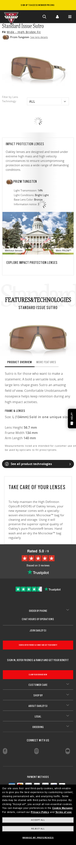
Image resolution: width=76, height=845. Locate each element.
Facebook (5, 751)
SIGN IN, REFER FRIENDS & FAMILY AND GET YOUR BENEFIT (38, 645)
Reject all (38, 829)
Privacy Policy (40, 812)
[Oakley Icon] (12, 16)
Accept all (38, 820)
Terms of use (63, 812)
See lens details (39, 37)
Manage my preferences (38, 837)
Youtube (67, 751)
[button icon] (44, 16)
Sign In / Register (57, 16)
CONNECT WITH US (38, 740)
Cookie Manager (62, 808)
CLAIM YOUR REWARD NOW (38, 674)
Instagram (36, 751)
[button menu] (69, 16)
